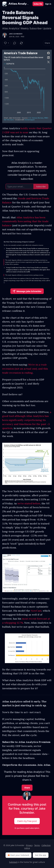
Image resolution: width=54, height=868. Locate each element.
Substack (13, 862)
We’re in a (34, 364)
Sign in (48, 4)
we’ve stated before (28, 503)
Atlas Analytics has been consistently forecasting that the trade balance (25, 221)
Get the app (40, 855)
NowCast (36, 610)
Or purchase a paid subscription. (27, 828)
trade (44, 364)
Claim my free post (27, 821)
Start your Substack (19, 855)
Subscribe (38, 4)
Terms (37, 845)
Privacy (29, 845)
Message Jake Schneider (29, 291)
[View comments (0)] (14, 43)
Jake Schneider (15, 34)
